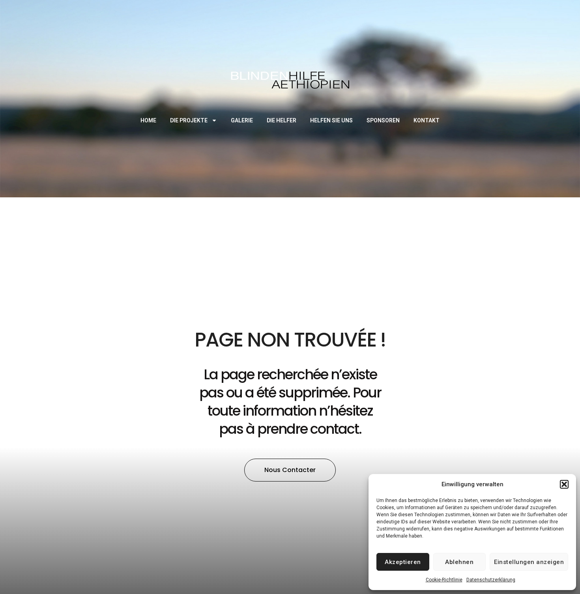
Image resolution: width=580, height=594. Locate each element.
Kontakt (426, 120)
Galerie (242, 120)
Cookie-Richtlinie (444, 580)
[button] (564, 484)
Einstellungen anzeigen (529, 562)
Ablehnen (459, 562)
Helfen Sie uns (331, 120)
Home (148, 120)
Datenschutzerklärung (490, 580)
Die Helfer (281, 120)
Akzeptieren (403, 562)
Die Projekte (189, 120)
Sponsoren (383, 120)
